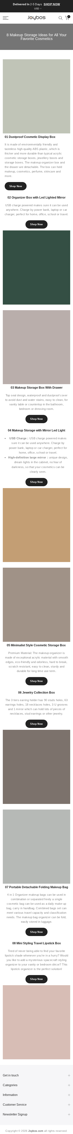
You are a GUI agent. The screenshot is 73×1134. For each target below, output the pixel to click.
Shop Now (15, 186)
